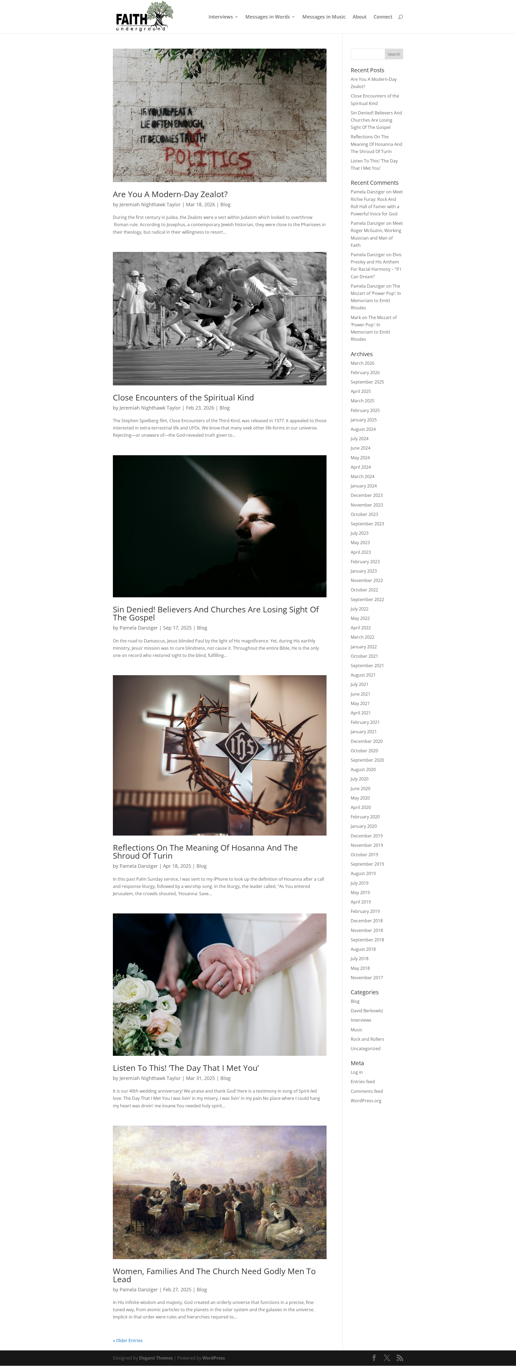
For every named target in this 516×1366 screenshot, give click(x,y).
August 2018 (363, 949)
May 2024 (360, 458)
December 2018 (367, 921)
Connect (383, 17)
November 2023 (367, 505)
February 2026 (365, 372)
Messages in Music (324, 17)
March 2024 (362, 476)
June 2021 (360, 694)
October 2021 (364, 656)
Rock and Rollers (367, 1039)
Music (357, 1030)
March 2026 (362, 363)
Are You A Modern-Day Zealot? (170, 194)
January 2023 (364, 571)
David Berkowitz (367, 1011)
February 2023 (365, 562)
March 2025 (362, 401)
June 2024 (360, 448)
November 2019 (367, 845)
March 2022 (362, 637)
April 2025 (361, 391)
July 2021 (359, 684)
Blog (225, 204)
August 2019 (363, 873)
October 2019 (364, 855)
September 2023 (367, 524)
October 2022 (364, 590)
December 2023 (367, 495)
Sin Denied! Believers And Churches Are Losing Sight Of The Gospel (216, 613)
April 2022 (361, 628)
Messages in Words (267, 17)
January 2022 (364, 647)
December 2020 (367, 741)
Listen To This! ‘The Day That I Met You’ (186, 1067)
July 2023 (359, 533)
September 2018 (367, 940)
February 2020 (365, 817)
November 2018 (367, 930)
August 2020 (363, 769)
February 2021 (365, 722)
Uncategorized (366, 1048)
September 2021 (367, 665)
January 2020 (364, 826)
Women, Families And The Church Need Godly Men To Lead (214, 1275)
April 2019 (361, 902)
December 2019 (367, 836)
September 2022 (367, 599)
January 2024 (364, 486)
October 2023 (364, 514)
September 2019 (367, 864)
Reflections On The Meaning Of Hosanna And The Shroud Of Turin (205, 851)
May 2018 (360, 968)
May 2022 (360, 618)
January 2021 (364, 732)
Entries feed (363, 1082)
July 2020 (359, 779)
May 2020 (360, 798)
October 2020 (364, 751)
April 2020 (361, 807)
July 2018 (359, 959)
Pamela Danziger (139, 627)
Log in (357, 1072)
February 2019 (365, 911)
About (360, 17)
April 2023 (361, 552)
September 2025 (367, 382)
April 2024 (361, 467)
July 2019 (359, 883)
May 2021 (360, 703)
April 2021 (361, 713)
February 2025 (365, 410)
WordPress (213, 1358)
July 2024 (359, 439)
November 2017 (367, 978)
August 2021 (363, 675)
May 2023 (360, 542)
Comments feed (367, 1091)
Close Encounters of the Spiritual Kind (183, 397)
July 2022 (359, 609)
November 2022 (367, 580)
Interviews (221, 17)
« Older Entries (128, 1340)
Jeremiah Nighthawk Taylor (150, 204)
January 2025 (364, 420)
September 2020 (367, 760)
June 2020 (360, 789)
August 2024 (363, 429)
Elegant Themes (156, 1358)
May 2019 (360, 892)
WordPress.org (366, 1101)
